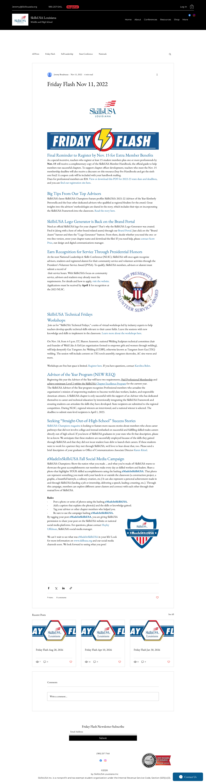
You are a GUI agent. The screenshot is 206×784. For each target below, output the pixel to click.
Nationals (103, 53)
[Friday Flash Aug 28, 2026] (54, 632)
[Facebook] (189, 15)
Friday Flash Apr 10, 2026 (98, 649)
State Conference (86, 53)
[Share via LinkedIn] (63, 588)
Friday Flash (50, 53)
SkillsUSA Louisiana (43, 17)
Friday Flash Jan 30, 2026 (147, 649)
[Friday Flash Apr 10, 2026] (103, 632)
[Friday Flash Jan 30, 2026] (152, 632)
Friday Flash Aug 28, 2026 (49, 649)
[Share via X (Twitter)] (56, 588)
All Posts (35, 53)
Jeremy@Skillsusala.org (24, 6)
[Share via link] (70, 588)
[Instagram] (194, 15)
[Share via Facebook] (48, 588)
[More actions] (157, 74)
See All (171, 614)
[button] (192, 7)
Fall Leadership (67, 53)
